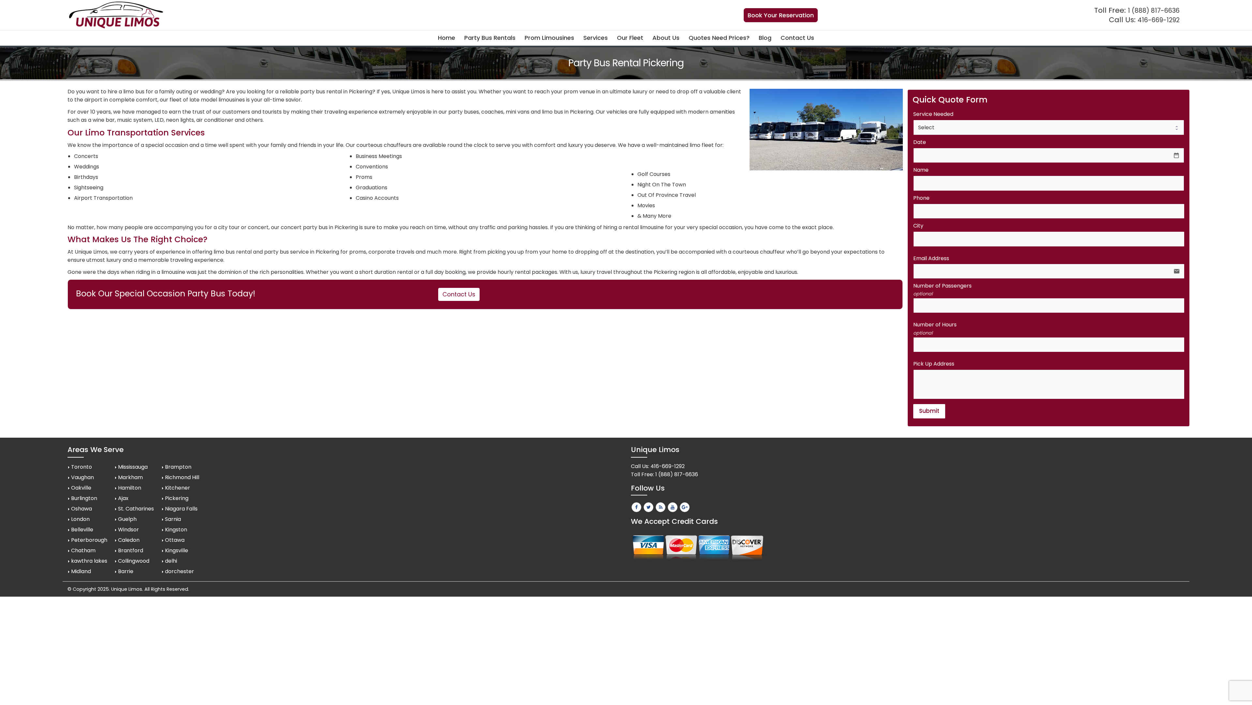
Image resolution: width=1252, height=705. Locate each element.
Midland (81, 571)
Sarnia (173, 519)
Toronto (81, 467)
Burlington (84, 498)
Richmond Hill (182, 477)
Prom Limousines (549, 38)
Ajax (123, 498)
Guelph (127, 519)
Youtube (673, 507)
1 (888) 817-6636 (1154, 10)
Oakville (81, 488)
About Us (665, 38)
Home (446, 38)
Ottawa (175, 540)
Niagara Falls (181, 508)
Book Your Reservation (781, 15)
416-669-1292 (1159, 20)
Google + (685, 507)
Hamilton (129, 488)
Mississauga (133, 467)
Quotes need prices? (719, 38)
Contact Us (797, 38)
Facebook (636, 507)
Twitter (648, 507)
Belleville (82, 529)
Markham (130, 477)
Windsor (128, 529)
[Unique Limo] (116, 15)
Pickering (176, 498)
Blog (765, 38)
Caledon (129, 540)
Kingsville (176, 550)
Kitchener (177, 488)
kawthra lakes (89, 561)
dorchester (179, 571)
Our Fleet (630, 38)
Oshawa (81, 508)
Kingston (176, 529)
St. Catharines (136, 508)
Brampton (178, 467)
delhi (171, 561)
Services (595, 38)
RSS (660, 507)
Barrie (125, 571)
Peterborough (89, 540)
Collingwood (133, 561)
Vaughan (82, 477)
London (80, 519)
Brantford (130, 550)
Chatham (83, 550)
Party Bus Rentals (489, 38)
